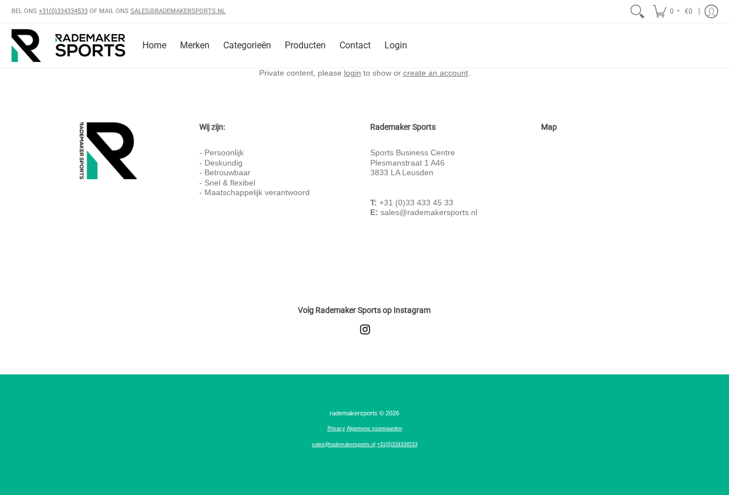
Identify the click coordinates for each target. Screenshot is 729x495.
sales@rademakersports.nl (428, 212)
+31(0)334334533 (63, 11)
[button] (673, 11)
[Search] (637, 11)
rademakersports (354, 413)
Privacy (336, 428)
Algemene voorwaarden (374, 428)
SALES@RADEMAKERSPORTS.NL (178, 11)
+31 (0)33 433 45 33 (416, 202)
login (352, 72)
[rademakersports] (68, 45)
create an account (435, 72)
